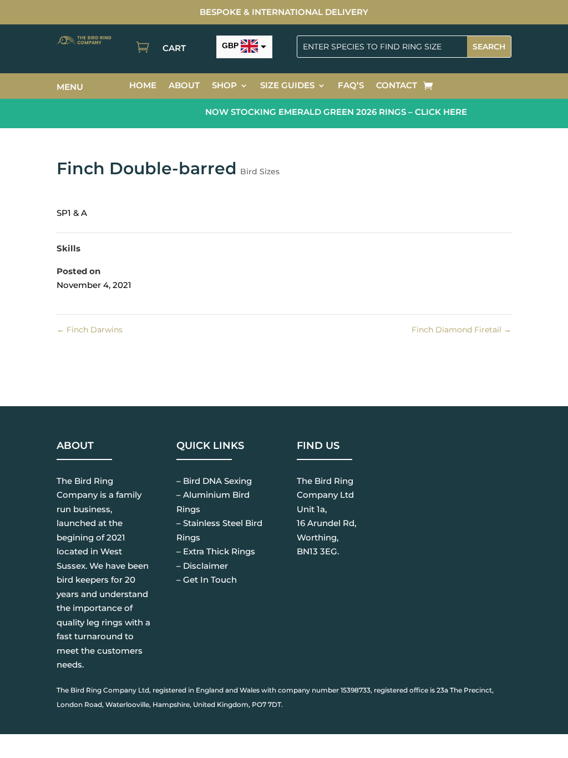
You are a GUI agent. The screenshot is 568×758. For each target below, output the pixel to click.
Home (142, 86)
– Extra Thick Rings (215, 551)
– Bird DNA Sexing (214, 481)
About (184, 86)
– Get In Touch (206, 579)
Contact (396, 86)
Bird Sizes (260, 171)
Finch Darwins (90, 330)
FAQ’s (351, 86)
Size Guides (287, 86)
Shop (224, 86)
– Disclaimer (202, 565)
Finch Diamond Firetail (461, 330)
